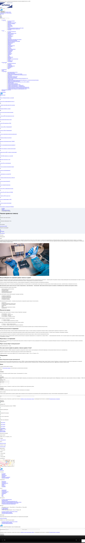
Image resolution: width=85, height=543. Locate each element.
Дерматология (4, 492)
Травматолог (10, 53)
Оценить (1, 518)
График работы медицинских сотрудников (15, 73)
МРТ (3, 496)
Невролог (9, 43)
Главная (3, 208)
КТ (2, 495)
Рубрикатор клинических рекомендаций (9, 503)
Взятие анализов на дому (12, 33)
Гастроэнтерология (5, 491)
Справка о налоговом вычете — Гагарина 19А (16, 85)
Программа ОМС (11, 82)
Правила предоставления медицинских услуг (9, 501)
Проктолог (10, 48)
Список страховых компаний (13, 83)
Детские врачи (4, 62)
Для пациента (4, 71)
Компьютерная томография (12, 40)
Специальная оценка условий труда (14, 28)
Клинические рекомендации (12, 76)
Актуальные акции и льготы (12, 72)
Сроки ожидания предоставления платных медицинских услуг (18, 87)
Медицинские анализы (6, 210)
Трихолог (9, 54)
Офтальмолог (10, 46)
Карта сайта (10, 75)
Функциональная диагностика (13, 58)
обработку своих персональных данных (27, 398)
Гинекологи (4, 482)
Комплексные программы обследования (14, 39)
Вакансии (9, 24)
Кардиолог (10, 38)
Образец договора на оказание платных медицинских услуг (18, 78)
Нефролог (9, 44)
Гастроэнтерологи (5, 483)
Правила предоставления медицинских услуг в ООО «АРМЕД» (18, 81)
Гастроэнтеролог (11, 34)
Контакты (3, 90)
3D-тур (9, 27)
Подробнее (5, 518)
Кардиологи (4, 481)
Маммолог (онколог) (11, 42)
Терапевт (9, 52)
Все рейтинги (2, 233)
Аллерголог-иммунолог (12, 31)
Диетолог (9, 37)
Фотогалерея (10, 25)
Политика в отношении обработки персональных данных (11, 502)
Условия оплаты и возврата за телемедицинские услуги (17, 88)
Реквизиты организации (12, 22)
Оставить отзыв (10, 79)
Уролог (9, 56)
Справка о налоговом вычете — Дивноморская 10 (16, 86)
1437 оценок (3, 426)
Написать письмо (3, 443)
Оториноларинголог (11, 45)
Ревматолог (10, 51)
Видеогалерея (10, 26)
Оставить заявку (3, 446)
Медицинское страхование (12, 77)
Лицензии (9, 21)
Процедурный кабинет (12, 49)
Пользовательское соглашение (7, 512)
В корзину (1, 371)
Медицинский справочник (6, 89)
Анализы (9, 32)
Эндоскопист (10, 61)
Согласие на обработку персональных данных (9, 511)
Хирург (9, 59)
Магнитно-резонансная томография (14, 41)
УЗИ (8, 55)
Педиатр (9, 47)
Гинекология (4, 490)
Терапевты (4, 486)
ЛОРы (3, 484)
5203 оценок (3, 422)
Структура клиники (11, 20)
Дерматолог (10, 36)
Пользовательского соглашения (54, 398)
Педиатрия (4, 493)
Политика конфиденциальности (7, 513)
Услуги (3, 30)
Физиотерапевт (10, 57)
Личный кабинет (3, 92)
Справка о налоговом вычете (7, 499)
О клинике (4, 473)
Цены (3, 70)
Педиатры (3, 485)
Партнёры (9, 29)
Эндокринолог (10, 60)
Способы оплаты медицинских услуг (14, 84)
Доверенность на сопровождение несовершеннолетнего (17, 74)
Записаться (2, 13)
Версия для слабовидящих (2, 11)
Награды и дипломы (11, 23)
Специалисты (4, 69)
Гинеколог (9, 64)
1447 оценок (3, 424)
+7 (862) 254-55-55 (5, 508)
